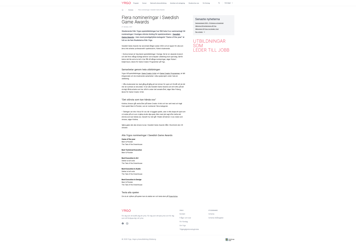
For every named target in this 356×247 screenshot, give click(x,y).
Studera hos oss (194, 3)
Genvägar (228, 3)
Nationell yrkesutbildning (158, 3)
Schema (211, 214)
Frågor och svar (185, 218)
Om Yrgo (182, 225)
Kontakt (182, 214)
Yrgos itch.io (173, 196)
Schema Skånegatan (215, 218)
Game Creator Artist (149, 73)
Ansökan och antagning (177, 3)
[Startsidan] (122, 10)
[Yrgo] (126, 3)
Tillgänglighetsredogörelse (189, 229)
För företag (206, 3)
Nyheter (130, 10)
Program (136, 3)
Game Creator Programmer (170, 73)
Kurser (144, 3)
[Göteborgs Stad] (229, 239)
